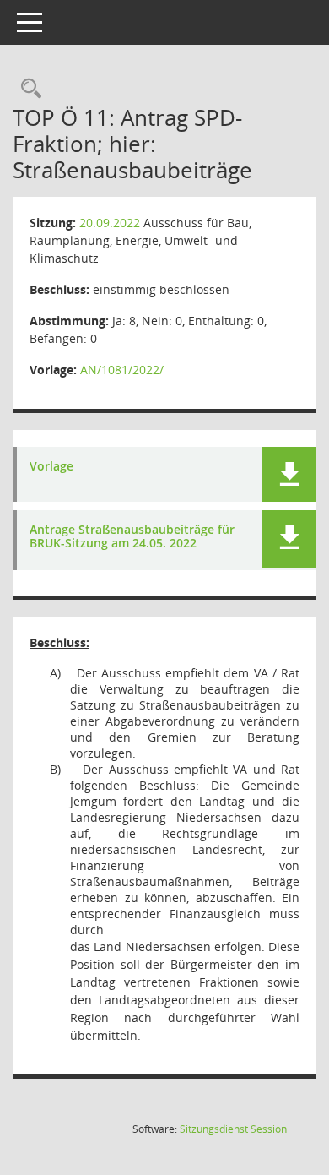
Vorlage (51, 467)
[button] (289, 474)
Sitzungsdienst (233, 1129)
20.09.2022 (109, 223)
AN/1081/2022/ (122, 370)
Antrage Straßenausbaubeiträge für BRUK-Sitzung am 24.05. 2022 (132, 537)
